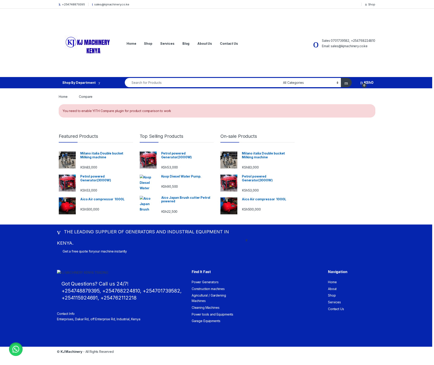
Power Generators (205, 282)
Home (131, 43)
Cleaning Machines (205, 307)
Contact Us (229, 43)
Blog (185, 43)
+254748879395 (73, 4)
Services (167, 43)
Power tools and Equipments (212, 314)
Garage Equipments (206, 321)
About (332, 289)
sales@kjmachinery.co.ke (111, 4)
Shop (371, 4)
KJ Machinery (71, 351)
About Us (204, 43)
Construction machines (208, 289)
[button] (16, 349)
